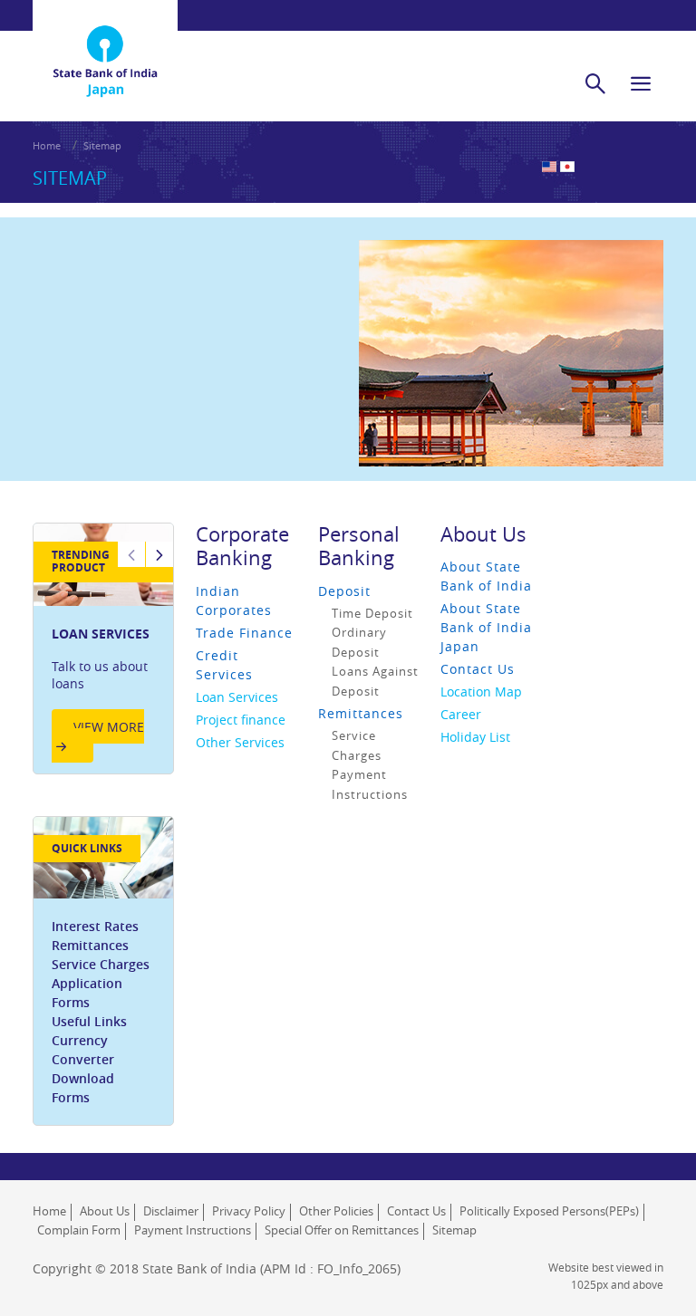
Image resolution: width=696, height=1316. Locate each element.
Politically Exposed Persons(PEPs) (549, 1211)
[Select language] (567, 166)
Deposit (344, 591)
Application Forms (87, 993)
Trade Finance (244, 632)
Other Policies (336, 1211)
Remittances (90, 945)
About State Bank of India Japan (486, 627)
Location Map (481, 691)
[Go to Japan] (105, 37)
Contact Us (477, 668)
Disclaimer (170, 1211)
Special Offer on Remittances (342, 1230)
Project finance (240, 719)
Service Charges (101, 964)
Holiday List (475, 736)
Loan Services (237, 697)
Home (47, 145)
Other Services (240, 742)
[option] (103, 648)
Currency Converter (83, 1050)
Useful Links (89, 1021)
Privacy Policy (248, 1211)
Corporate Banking (242, 546)
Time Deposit (372, 613)
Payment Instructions (192, 1230)
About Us (483, 534)
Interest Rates (95, 926)
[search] (595, 83)
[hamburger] (640, 83)
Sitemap (454, 1230)
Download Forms (83, 1088)
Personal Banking (359, 546)
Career (460, 714)
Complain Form (79, 1230)
